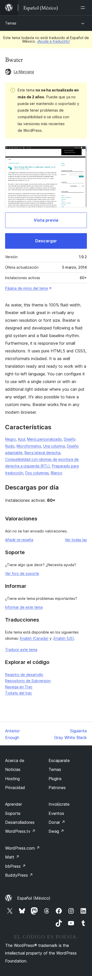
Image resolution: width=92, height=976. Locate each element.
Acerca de (14, 760)
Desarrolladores (19, 822)
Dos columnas (37, 473)
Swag (56, 831)
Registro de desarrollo (24, 674)
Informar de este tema (24, 607)
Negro (10, 439)
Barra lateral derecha (42, 452)
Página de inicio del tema (26, 288)
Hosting (12, 778)
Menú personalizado (44, 439)
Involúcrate (59, 804)
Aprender (13, 804)
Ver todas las (76, 540)
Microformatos (29, 446)
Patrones (57, 787)
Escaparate (59, 760)
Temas (10, 23)
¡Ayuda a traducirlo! (53, 41)
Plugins (55, 778)
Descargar (46, 240)
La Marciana (24, 71)
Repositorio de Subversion (28, 681)
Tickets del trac (18, 693)
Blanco (56, 473)
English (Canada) (34, 638)
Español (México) (33, 898)
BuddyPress (19, 875)
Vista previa (46, 220)
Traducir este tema (21, 649)
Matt (12, 857)
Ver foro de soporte (22, 573)
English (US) (64, 638)
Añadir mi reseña (19, 540)
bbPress (15, 866)
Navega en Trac (18, 687)
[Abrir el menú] (84, 7)
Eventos (56, 813)
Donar (57, 822)
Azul (21, 439)
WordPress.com (22, 848)
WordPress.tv (20, 831)
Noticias (12, 769)
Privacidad (15, 787)
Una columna (54, 446)
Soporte (12, 813)
